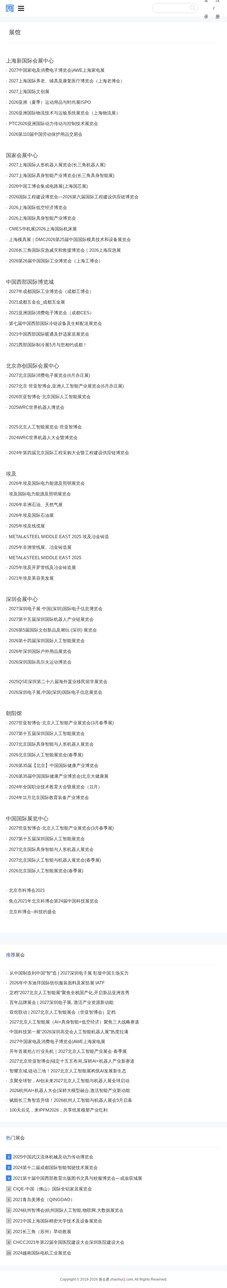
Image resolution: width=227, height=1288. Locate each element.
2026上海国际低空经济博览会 (38, 207)
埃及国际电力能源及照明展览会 (40, 493)
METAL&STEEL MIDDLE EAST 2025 (45, 557)
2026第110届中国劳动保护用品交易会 (45, 134)
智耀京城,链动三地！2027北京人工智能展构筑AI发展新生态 (67, 1070)
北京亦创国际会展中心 (32, 366)
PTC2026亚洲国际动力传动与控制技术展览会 (53, 123)
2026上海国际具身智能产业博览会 (42, 218)
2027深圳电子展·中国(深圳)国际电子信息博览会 (56, 608)
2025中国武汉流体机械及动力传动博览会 (53, 1156)
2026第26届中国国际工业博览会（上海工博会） (56, 260)
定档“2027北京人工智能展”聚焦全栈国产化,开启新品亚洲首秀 (69, 992)
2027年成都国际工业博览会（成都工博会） (51, 291)
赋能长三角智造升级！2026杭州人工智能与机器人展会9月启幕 (70, 1100)
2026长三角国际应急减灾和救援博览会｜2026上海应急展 (65, 250)
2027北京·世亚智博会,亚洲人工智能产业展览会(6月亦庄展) (66, 385)
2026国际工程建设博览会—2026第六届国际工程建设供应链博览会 (74, 196)
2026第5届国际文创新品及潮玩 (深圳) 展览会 (53, 629)
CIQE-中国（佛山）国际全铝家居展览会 (52, 1188)
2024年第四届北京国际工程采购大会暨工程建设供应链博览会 (69, 452)
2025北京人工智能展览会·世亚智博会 (45, 426)
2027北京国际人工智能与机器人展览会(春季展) (55, 860)
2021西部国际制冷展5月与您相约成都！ (48, 344)
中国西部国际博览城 (30, 282)
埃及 (11, 474)
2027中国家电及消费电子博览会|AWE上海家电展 (57, 70)
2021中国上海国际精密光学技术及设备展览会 (57, 1220)
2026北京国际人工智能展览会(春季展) (46, 754)
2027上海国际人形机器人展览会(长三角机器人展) (57, 164)
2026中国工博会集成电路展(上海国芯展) (48, 186)
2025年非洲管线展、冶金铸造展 (40, 547)
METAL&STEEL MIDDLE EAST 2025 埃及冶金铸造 (59, 536)
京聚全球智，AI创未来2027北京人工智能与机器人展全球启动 (69, 1080)
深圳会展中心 (22, 599)
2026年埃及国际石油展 (31, 515)
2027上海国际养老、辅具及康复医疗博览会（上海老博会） (67, 80)
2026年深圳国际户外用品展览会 (40, 651)
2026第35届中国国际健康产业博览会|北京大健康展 (58, 776)
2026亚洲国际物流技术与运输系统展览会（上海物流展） (64, 112)
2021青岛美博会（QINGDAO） (44, 1199)
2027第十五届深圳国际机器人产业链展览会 (51, 619)
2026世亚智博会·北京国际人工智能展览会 (50, 396)
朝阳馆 (14, 713)
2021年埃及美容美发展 (31, 578)
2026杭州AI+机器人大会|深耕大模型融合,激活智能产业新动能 (69, 1090)
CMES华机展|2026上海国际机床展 (43, 228)
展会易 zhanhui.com (116, 1279)
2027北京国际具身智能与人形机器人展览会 (51, 744)
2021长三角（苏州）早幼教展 (42, 1231)
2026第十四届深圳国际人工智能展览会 (47, 640)
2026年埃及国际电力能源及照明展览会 (47, 483)
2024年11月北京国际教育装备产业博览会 (49, 797)
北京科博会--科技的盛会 (32, 911)
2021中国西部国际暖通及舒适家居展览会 (49, 334)
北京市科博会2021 (27, 890)
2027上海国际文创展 (29, 91)
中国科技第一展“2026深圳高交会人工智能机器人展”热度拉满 (68, 1031)
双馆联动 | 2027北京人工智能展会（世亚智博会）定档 (62, 1012)
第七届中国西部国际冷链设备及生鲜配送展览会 (55, 323)
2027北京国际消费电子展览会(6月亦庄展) (49, 375)
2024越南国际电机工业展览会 (42, 1252)
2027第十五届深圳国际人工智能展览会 (47, 733)
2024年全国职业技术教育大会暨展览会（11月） (55, 786)
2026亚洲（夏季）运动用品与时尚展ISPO (50, 102)
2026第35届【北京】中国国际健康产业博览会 (53, 765)
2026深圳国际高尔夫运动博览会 (40, 661)
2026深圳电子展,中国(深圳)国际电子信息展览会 (55, 692)
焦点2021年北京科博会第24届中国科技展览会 (53, 900)
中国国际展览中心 (27, 819)
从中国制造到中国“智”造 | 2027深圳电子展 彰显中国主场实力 (69, 972)
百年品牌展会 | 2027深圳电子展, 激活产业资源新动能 (61, 1002)
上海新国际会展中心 (30, 61)
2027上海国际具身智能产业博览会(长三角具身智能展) (61, 175)
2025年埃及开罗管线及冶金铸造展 (42, 567)
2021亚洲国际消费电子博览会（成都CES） (51, 312)
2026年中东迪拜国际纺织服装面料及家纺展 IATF (57, 982)
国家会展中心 (22, 155)
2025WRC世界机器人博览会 (36, 407)
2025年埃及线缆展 (27, 525)
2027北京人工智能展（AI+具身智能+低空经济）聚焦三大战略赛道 (74, 1021)
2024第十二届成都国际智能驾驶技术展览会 (55, 1167)
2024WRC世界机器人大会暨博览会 (43, 437)
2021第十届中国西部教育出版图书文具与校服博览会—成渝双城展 (77, 1178)
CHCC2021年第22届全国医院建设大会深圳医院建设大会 (68, 1242)
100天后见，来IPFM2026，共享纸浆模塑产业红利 (58, 1109)
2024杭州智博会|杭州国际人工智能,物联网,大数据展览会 (68, 1210)
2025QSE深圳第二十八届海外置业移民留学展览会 (58, 681)
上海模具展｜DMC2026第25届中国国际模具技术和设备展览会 (70, 239)
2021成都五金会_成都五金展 (37, 302)
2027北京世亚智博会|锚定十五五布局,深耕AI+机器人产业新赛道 (71, 1061)
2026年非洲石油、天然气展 (36, 504)
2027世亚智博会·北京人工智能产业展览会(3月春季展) (61, 722)
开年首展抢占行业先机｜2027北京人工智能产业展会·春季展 (68, 1051)
